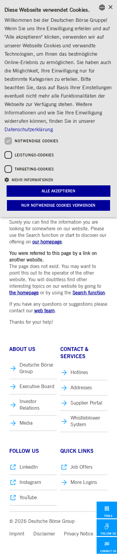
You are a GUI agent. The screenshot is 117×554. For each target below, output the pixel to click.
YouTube (28, 497)
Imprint (16, 534)
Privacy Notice (78, 534)
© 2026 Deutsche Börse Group (42, 521)
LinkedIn (29, 467)
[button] (58, 179)
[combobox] (102, 7)
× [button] (110, 7)
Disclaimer (44, 534)
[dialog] (58, 108)
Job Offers (81, 467)
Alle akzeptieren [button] (58, 191)
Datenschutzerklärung (28, 129)
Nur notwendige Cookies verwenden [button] (58, 205)
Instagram (30, 482)
